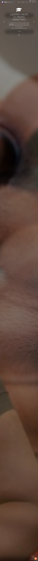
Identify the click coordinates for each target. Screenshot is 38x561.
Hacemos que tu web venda (19, 28)
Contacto (34, 2)
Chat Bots (23, 2)
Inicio (19, 2)
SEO (26, 2)
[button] (4, 20)
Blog (30, 2)
